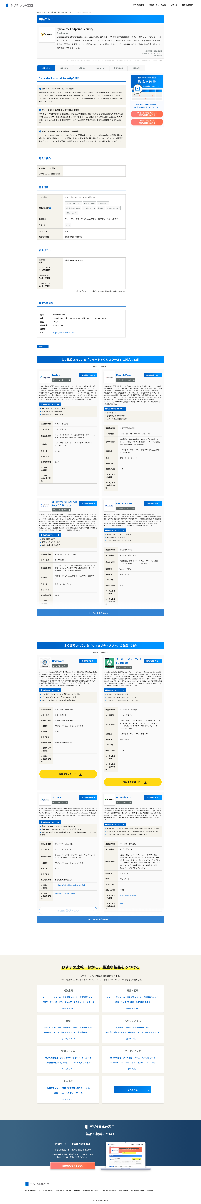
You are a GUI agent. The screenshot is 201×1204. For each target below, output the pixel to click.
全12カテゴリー (132, 1008)
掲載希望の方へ (188, 5)
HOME (39, 12)
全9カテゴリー (67, 1008)
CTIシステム (59, 1092)
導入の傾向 (64, 68)
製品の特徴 (46, 68)
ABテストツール (148, 1057)
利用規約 (77, 1190)
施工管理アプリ (86, 1027)
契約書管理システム (141, 1027)
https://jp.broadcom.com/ (64, 332)
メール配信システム (131, 1057)
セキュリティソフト (66, 12)
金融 (83, 885)
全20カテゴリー (132, 1039)
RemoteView (123, 375)
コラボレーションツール (84, 1002)
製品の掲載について (137, 1190)
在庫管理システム (68, 1032)
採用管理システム (134, 997)
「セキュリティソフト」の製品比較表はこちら (147, 121)
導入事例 (136, 68)
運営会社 (150, 1190)
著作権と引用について (90, 1190)
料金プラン (100, 68)
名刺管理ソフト (53, 1088)
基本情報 (82, 68)
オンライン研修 (127, 1002)
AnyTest (56, 375)
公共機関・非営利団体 (73, 885)
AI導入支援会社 (51, 1057)
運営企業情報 (118, 68)
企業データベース (49, 1002)
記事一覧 (174, 5)
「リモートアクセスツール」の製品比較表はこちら (146, 114)
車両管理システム (51, 1032)
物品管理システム (85, 1032)
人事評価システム (151, 997)
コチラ (160, 60)
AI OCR (47, 1027)
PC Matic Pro (123, 797)
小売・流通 (132, 895)
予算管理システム (86, 997)
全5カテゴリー (67, 1099)
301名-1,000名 (69, 893)
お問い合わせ (123, 1190)
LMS (117, 1002)
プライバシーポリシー (108, 1190)
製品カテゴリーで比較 (157, 5)
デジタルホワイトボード (70, 1057)
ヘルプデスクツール (74, 1092)
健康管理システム (143, 1002)
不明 (121, 903)
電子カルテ (56, 1027)
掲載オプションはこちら (72, 1165)
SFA (88, 1088)
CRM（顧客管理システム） (73, 1088)
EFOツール (114, 1062)
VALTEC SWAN (124, 503)
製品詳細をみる (87, 375)
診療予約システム (70, 1027)
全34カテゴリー (68, 1039)
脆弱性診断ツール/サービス (58, 1062)
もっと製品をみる (100, 612)
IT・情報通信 (60, 885)
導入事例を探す (138, 5)
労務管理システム (135, 1032)
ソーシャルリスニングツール (144, 1062)
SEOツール (125, 1062)
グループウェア (65, 1002)
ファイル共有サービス (80, 1062)
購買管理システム (152, 1032)
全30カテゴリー (68, 1069)
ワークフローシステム (51, 997)
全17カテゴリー (132, 1069)
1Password (58, 661)
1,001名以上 (59, 893)
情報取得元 (157, 55)
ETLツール (86, 1057)
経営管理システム (70, 997)
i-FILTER (56, 797)
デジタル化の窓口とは (32, 1190)
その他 (121, 895)
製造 (126, 895)
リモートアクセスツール (51, 12)
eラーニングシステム (116, 997)
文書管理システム (123, 1027)
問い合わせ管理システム (116, 1032)
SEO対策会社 (115, 1057)
